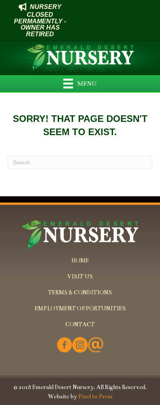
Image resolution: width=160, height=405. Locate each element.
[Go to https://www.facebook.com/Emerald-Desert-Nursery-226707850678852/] (64, 345)
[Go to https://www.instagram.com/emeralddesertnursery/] (80, 345)
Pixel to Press (95, 396)
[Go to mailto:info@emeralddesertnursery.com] (95, 345)
